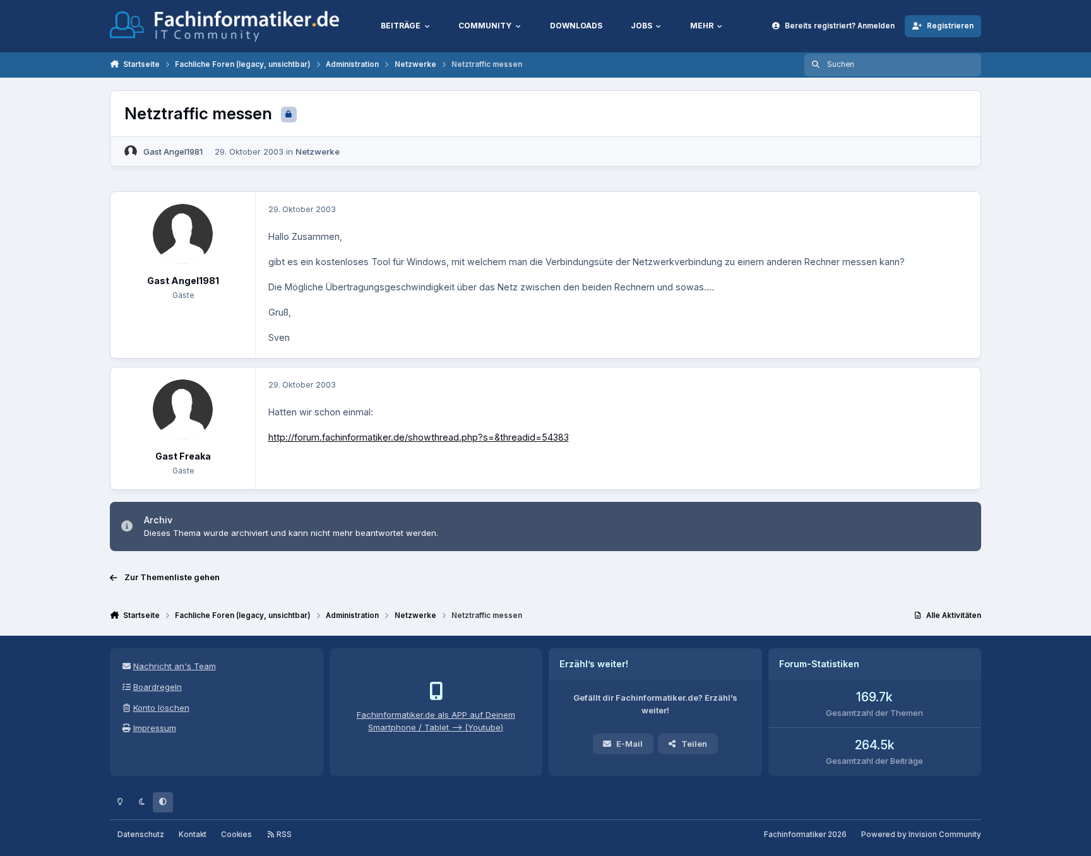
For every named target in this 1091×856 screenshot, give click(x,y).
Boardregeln (157, 687)
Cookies (236, 834)
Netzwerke (317, 151)
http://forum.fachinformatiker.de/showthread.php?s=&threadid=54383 (418, 437)
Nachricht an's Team (174, 666)
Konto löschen (161, 708)
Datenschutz (140, 834)
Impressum (154, 728)
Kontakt (192, 834)
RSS (283, 834)
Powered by (921, 834)
